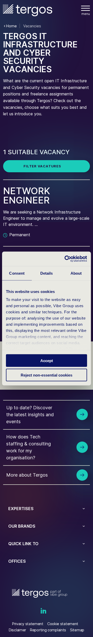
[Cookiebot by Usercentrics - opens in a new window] (65, 259)
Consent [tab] (17, 273)
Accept (46, 360)
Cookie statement (62, 624)
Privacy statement (27, 624)
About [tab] (76, 273)
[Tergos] (27, 10)
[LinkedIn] (43, 611)
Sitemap (77, 630)
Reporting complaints (48, 630)
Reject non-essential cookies (46, 375)
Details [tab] (46, 273)
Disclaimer (17, 630)
